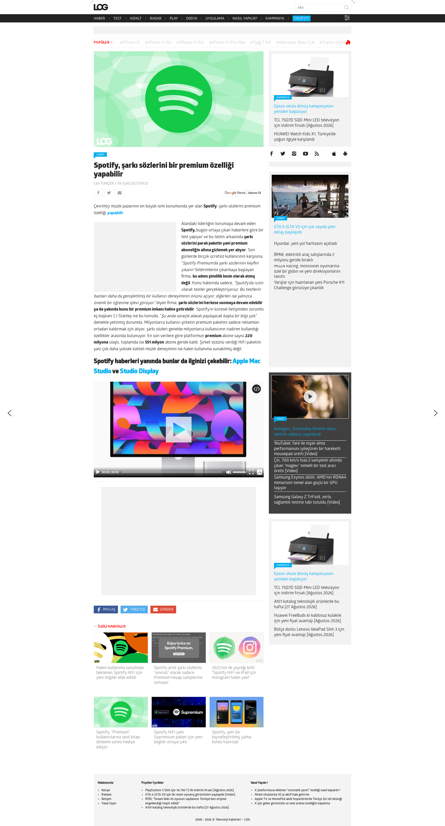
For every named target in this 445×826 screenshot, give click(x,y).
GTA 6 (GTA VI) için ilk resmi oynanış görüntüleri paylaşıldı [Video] (190, 794)
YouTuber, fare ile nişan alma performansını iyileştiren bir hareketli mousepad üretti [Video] (307, 448)
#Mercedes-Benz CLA (295, 43)
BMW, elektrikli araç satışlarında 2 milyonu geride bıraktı (304, 257)
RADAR (155, 19)
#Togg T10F (260, 43)
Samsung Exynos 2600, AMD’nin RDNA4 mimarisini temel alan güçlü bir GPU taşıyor (310, 482)
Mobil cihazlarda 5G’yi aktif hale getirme (282, 794)
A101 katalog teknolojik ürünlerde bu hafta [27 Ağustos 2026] (306, 604)
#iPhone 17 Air (158, 43)
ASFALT (136, 19)
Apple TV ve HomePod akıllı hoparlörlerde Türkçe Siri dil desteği (298, 799)
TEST (117, 19)
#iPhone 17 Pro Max (227, 43)
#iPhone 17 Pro (190, 43)
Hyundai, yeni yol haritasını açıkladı (305, 244)
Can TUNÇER (104, 184)
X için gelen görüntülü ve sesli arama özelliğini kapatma (292, 803)
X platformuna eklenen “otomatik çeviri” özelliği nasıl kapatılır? (297, 790)
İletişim (106, 799)
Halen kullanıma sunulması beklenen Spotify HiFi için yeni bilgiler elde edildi (120, 673)
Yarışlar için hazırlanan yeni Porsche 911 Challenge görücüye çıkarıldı (309, 285)
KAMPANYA (275, 19)
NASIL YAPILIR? (245, 19)
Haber (100, 154)
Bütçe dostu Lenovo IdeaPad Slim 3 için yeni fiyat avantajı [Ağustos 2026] (309, 632)
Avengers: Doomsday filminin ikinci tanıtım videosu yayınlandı (305, 432)
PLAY (174, 19)
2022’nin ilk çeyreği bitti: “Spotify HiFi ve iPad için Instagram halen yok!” (234, 673)
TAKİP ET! (301, 19)
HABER (99, 19)
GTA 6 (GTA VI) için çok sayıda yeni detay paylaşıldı (304, 230)
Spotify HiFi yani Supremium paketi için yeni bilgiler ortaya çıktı (178, 737)
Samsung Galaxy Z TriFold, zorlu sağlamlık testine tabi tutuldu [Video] (307, 500)
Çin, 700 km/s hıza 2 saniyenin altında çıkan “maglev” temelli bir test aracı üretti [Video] (308, 465)
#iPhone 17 (130, 43)
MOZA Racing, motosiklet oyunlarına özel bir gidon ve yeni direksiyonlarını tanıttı (307, 271)
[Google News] (243, 193)
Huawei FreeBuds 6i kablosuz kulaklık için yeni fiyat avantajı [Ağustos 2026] (307, 618)
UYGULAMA (215, 19)
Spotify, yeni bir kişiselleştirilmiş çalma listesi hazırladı (231, 737)
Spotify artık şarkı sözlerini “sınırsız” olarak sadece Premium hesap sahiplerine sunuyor (178, 675)
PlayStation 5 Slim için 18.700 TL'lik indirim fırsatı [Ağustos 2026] (189, 790)
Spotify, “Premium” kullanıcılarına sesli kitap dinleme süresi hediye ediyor (118, 739)
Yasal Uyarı (108, 803)
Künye (105, 790)
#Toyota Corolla (334, 43)
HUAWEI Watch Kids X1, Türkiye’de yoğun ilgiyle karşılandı (305, 137)
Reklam (106, 794)
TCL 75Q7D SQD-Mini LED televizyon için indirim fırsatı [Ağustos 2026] (306, 123)
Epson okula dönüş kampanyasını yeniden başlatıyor (303, 109)
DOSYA (191, 19)
